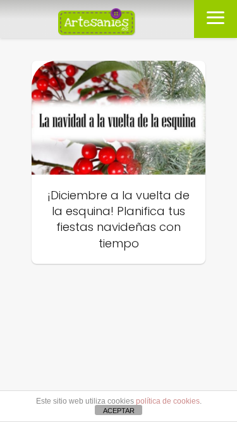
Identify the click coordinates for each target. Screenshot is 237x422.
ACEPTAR (119, 410)
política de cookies (168, 401)
